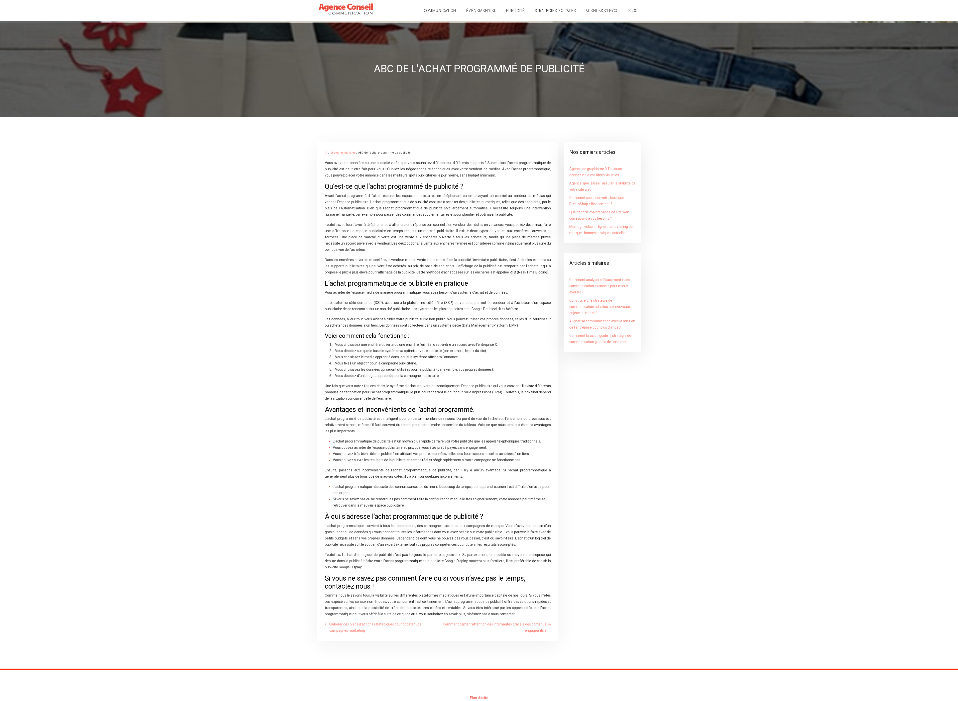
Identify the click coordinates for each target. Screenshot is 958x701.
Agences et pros (602, 10)
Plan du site (479, 698)
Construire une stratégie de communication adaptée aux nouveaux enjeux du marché (600, 306)
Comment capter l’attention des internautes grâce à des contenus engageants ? (494, 627)
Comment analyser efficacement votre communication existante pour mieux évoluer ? (599, 286)
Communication (440, 10)
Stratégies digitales (555, 10)
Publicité (515, 10)
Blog (632, 10)
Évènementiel (481, 10)
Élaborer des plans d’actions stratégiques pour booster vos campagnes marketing (375, 627)
